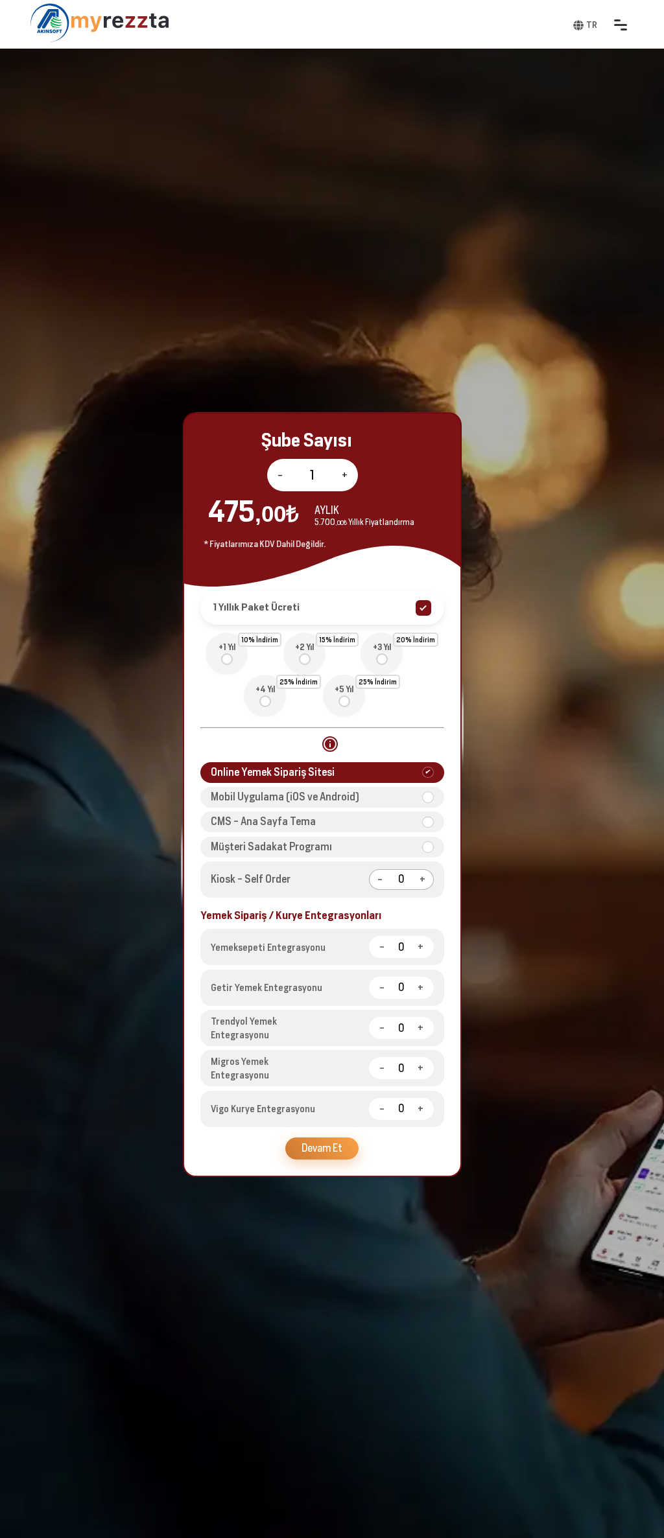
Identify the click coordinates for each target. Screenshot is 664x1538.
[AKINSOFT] (49, 22)
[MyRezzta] (120, 23)
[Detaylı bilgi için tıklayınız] (330, 744)
